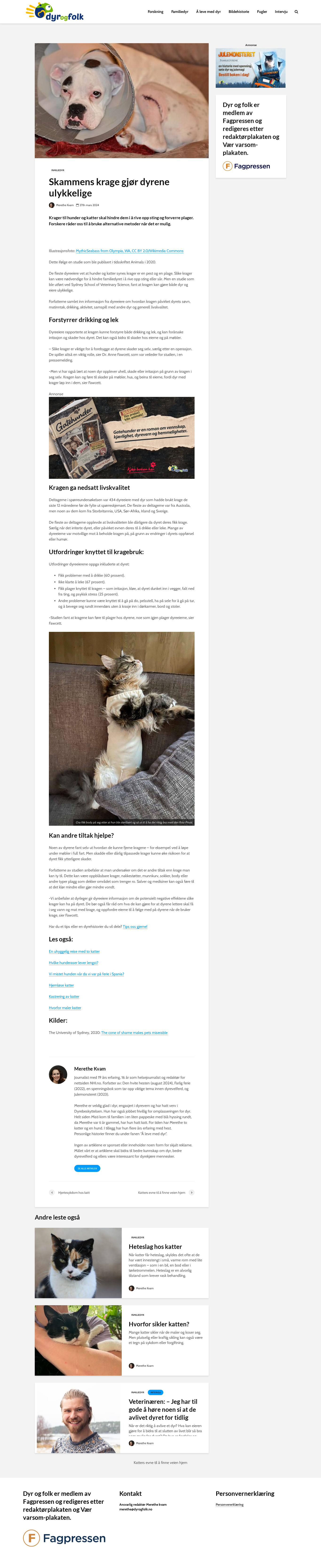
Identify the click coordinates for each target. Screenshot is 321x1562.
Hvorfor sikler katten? (159, 1324)
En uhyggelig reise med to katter (74, 951)
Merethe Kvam (64, 205)
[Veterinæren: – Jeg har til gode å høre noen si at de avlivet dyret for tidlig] (78, 1417)
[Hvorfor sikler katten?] (78, 1340)
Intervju (281, 11)
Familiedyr (179, 11)
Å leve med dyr (208, 11)
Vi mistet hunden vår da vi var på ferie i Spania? (86, 974)
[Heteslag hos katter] (78, 1262)
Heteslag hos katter (155, 1246)
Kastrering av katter (64, 996)
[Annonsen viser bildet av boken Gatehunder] (122, 437)
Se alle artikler (87, 1168)
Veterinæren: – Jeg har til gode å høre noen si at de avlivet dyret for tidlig (163, 1409)
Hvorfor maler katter (65, 1008)
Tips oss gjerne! (135, 926)
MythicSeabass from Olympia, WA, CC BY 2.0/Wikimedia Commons (130, 251)
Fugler (262, 11)
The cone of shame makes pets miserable (134, 1032)
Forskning (155, 11)
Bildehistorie (239, 11)
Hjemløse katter (61, 985)
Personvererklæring (229, 1504)
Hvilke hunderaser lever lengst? (73, 962)
